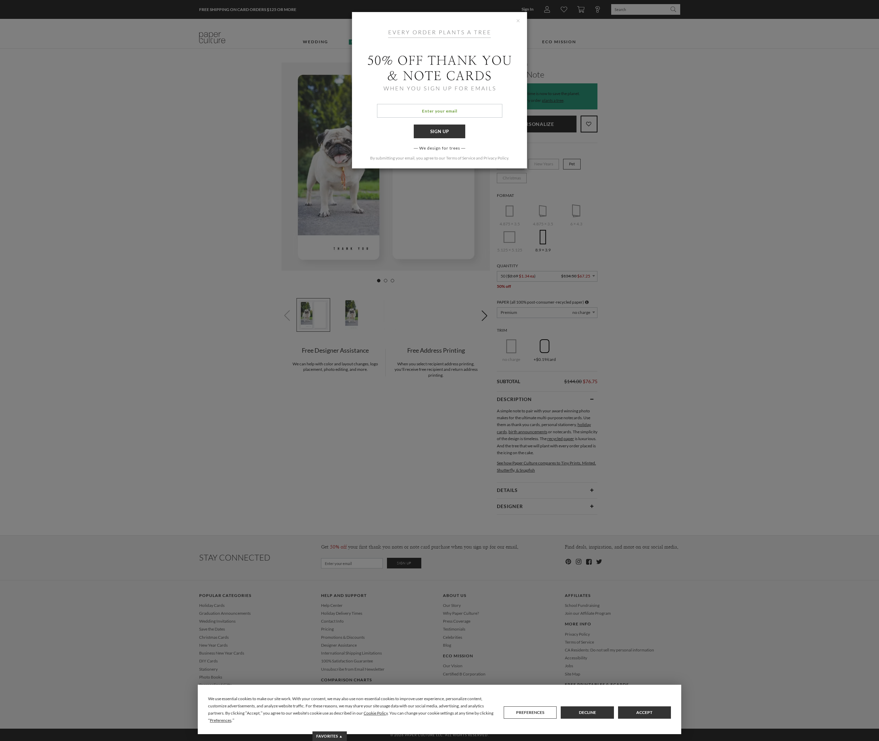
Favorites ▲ (329, 736)
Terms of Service (460, 158)
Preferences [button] (220, 720)
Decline (587, 712)
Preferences (530, 712)
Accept (644, 712)
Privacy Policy (495, 158)
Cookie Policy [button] (376, 713)
